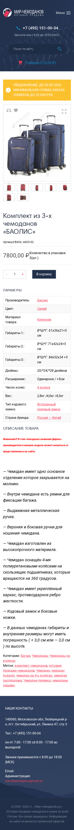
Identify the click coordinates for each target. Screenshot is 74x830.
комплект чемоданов (31, 666)
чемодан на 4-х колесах (34, 675)
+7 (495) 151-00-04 (40, 28)
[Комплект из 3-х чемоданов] (37, 143)
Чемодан (43, 671)
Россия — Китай (49, 418)
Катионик (44, 320)
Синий (42, 309)
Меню (60, 13)
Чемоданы (40, 656)
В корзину (44, 274)
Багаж (25, 656)
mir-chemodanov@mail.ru (24, 781)
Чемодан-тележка (37, 680)
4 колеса (43, 387)
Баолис (42, 300)
